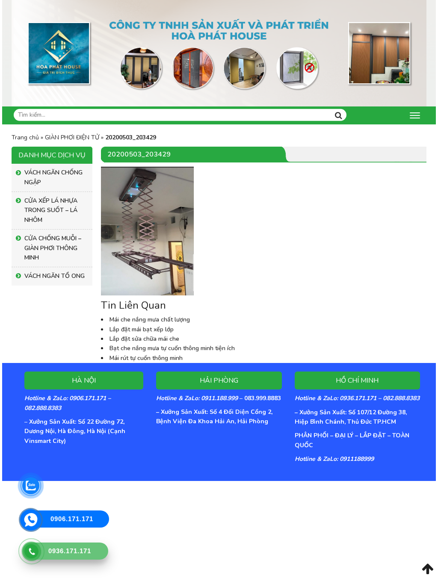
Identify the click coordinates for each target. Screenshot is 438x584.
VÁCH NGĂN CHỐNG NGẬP (53, 177)
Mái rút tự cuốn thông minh (146, 358)
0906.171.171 (71, 518)
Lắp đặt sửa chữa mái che (144, 339)
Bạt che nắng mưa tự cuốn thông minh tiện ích (172, 348)
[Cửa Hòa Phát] (219, 53)
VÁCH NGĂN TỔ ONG (54, 276)
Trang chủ (25, 137)
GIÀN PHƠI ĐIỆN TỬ (72, 137)
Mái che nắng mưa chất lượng (150, 320)
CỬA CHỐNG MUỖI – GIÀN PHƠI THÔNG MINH (52, 248)
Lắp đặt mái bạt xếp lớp (142, 329)
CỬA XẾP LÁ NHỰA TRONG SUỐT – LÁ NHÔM (50, 210)
